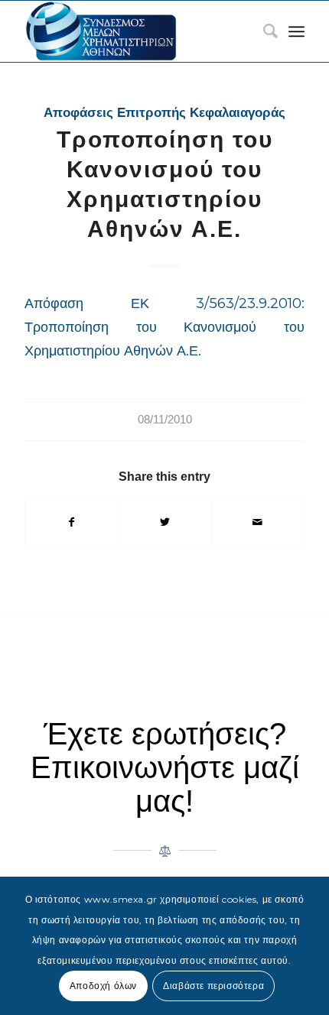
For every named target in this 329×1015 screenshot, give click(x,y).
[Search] (263, 31)
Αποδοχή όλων (103, 985)
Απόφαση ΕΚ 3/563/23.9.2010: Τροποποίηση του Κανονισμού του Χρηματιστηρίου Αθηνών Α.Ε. (164, 327)
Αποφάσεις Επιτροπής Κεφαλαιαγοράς (164, 112)
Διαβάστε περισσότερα (213, 985)
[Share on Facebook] (71, 522)
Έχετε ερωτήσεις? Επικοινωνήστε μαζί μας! (165, 767)
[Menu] (296, 31)
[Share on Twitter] (164, 522)
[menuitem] (263, 31)
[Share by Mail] (258, 522)
